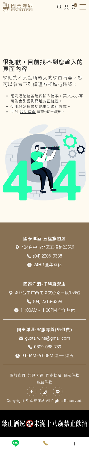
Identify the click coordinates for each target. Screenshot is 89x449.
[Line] (15, 443)
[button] (59, 7)
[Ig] (44, 391)
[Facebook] (31, 391)
